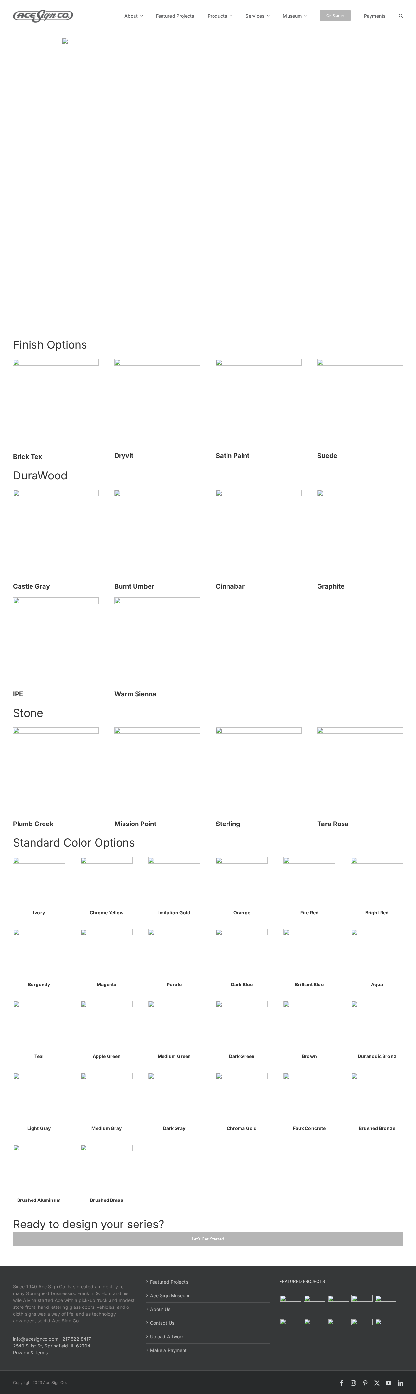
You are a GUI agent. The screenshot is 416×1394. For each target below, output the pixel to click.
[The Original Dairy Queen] (314, 1306)
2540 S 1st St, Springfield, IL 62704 (52, 1345)
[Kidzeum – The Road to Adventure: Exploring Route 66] (338, 1329)
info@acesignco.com (35, 1339)
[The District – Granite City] (362, 1306)
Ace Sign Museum (169, 1295)
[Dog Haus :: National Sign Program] (314, 1329)
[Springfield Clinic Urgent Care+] (362, 1329)
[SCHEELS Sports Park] (291, 1306)
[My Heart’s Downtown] (385, 1306)
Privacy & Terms (30, 1352)
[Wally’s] (338, 1306)
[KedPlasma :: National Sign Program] (291, 1329)
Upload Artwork (167, 1336)
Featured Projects (169, 1282)
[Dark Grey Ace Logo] (43, 12)
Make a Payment (168, 1350)
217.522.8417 (76, 1339)
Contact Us (162, 1323)
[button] (401, 16)
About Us (160, 1309)
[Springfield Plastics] (385, 1329)
